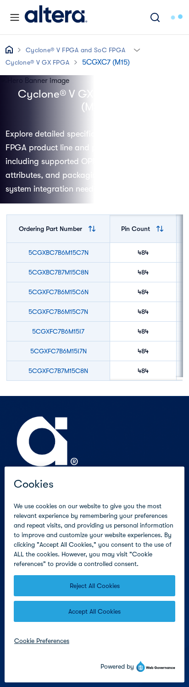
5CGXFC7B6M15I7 (58, 331)
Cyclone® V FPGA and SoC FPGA (75, 50)
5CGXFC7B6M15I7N (58, 351)
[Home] (56, 17)
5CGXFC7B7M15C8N (58, 370)
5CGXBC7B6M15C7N (58, 252)
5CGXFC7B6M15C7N (58, 311)
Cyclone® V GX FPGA (37, 62)
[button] (136, 49)
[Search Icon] (155, 17)
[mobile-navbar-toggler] (15, 17)
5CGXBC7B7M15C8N (58, 272)
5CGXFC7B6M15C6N (58, 292)
